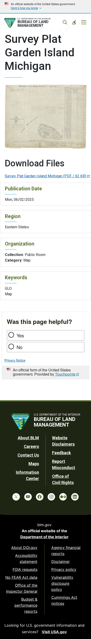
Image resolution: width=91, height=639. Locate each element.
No (19, 347)
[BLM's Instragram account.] (51, 497)
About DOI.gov (24, 547)
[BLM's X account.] (16, 497)
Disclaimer (60, 561)
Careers (31, 446)
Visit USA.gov (54, 631)
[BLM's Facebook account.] (39, 497)
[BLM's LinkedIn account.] (75, 497)
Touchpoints (65, 374)
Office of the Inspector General (21, 588)
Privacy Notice (14, 360)
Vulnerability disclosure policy (62, 583)
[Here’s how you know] (45, 6)
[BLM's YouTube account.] (28, 497)
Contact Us (28, 455)
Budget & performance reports (25, 605)
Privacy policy (63, 569)
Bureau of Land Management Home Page (35, 23)
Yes (20, 335)
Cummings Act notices (64, 600)
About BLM (28, 437)
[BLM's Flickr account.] (63, 497)
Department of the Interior (44, 537)
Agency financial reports (65, 550)
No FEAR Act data (21, 577)
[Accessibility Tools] (74, 22)
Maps (33, 463)
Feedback (61, 452)
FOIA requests (25, 569)
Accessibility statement (26, 558)
